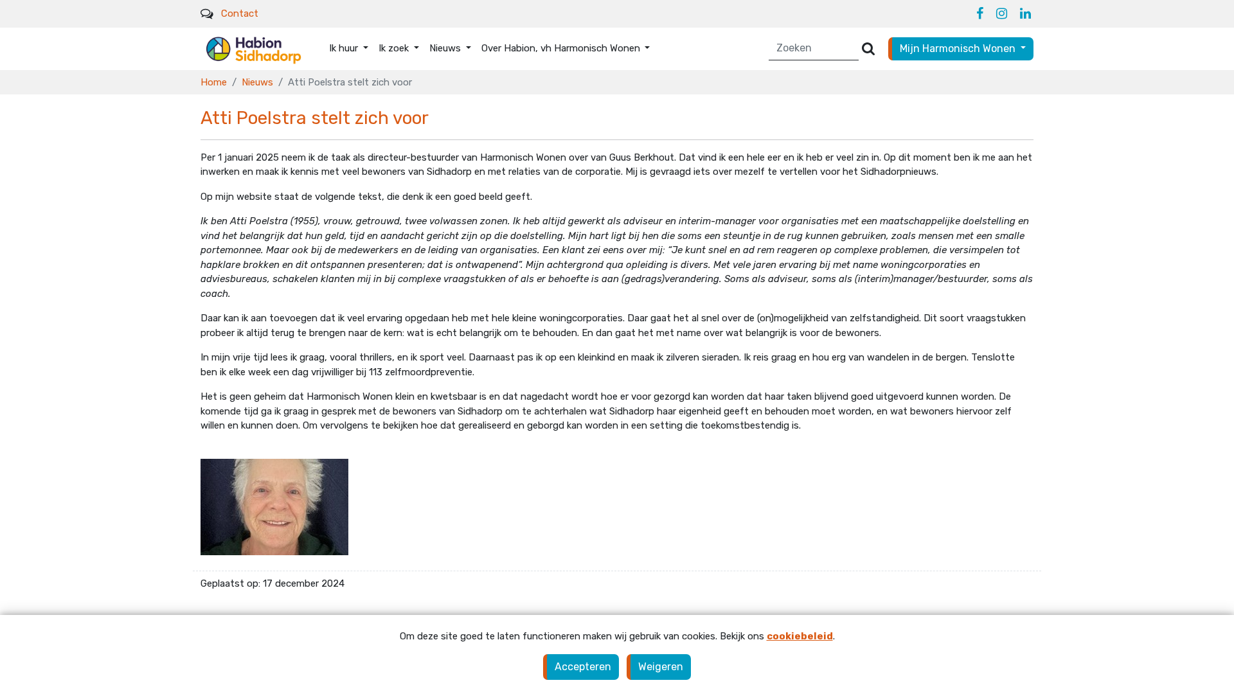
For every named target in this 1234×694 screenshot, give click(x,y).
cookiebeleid (800, 636)
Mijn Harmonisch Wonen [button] (959, 48)
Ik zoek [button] (395, 48)
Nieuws (257, 82)
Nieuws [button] (446, 48)
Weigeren (660, 667)
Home (214, 82)
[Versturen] (868, 48)
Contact (239, 13)
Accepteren (583, 667)
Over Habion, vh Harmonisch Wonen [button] (562, 48)
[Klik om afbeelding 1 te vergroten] (274, 506)
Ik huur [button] (345, 48)
